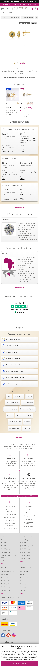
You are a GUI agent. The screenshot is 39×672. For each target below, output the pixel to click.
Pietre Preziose (14, 18)
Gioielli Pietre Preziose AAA (9, 556)
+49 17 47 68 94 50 (10, 481)
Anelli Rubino (5, 549)
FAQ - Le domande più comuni (10, 529)
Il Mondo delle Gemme (29, 523)
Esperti (28, 513)
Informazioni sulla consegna (10, 524)
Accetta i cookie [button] (19, 663)
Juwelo (22, 152)
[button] (2, 8)
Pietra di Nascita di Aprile (24, 415)
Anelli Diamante (6, 543)
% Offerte (10, 415)
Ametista (23, 587)
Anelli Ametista (6, 581)
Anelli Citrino (5, 590)
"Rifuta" (10, 656)
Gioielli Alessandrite (27, 546)
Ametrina (23, 584)
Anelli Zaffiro (5, 552)
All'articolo (18, 208)
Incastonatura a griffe (28, 172)
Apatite (22, 590)
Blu (3, 179)
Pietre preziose (18, 396)
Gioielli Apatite (25, 555)
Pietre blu (27, 422)
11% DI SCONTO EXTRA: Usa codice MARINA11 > (19, 1)
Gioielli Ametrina (25, 552)
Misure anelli (28, 527)
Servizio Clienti (10, 507)
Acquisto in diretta (10, 518)
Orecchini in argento (11, 409)
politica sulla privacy (24, 659)
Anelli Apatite (5, 584)
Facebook (3, 635)
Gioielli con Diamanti (12, 403)
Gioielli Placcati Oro (15, 422)
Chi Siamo (28, 507)
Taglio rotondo (25, 195)
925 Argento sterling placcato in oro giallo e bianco (28, 141)
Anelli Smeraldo (6, 546)
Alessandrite (24, 578)
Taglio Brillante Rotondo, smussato (9, 173)
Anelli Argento (6, 587)
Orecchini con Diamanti (27, 409)
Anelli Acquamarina (7, 572)
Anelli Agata (5, 575)
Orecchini (29, 396)
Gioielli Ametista (25, 549)
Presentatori (29, 510)
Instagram (14, 635)
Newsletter (28, 519)
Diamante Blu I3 (26, 163)
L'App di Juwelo (10, 521)
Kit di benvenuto (10, 515)
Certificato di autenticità (10, 510)
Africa (22, 179)
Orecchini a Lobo (14, 428)
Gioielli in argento (27, 403)
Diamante (5, 163)
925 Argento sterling (9, 147)
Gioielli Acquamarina (27, 540)
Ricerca (36, 12)
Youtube (8, 635)
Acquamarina (24, 572)
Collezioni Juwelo (27, 18)
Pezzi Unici (26, 428)
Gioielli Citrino (25, 558)
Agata (22, 575)
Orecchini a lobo (8, 152)
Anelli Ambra (5, 578)
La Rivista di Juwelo (29, 516)
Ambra (22, 581)
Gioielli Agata (24, 543)
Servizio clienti (10, 478)
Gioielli (4, 18)
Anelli (3, 540)
